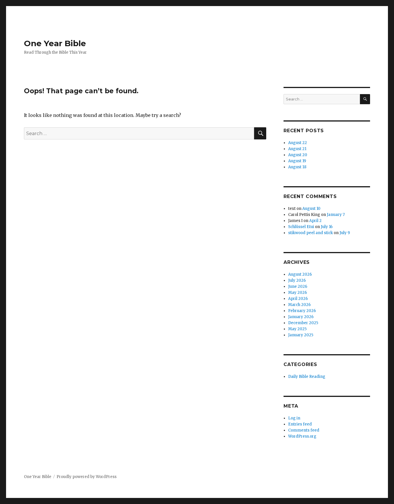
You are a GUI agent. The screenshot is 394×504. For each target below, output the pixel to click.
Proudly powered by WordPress (87, 476)
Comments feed (303, 430)
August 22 (297, 142)
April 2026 (298, 298)
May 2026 (297, 292)
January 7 (336, 214)
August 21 (297, 148)
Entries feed (300, 424)
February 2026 (302, 310)
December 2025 (303, 322)
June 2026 (297, 286)
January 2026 (301, 316)
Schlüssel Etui (301, 226)
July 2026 (297, 280)
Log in (294, 418)
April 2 (315, 220)
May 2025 (297, 328)
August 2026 (300, 274)
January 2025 (300, 335)
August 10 (311, 208)
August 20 (297, 154)
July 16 (327, 226)
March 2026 (299, 304)
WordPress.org (302, 436)
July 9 (344, 232)
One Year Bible (55, 43)
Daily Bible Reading (306, 376)
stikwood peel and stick (310, 232)
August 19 (297, 160)
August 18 (297, 167)
